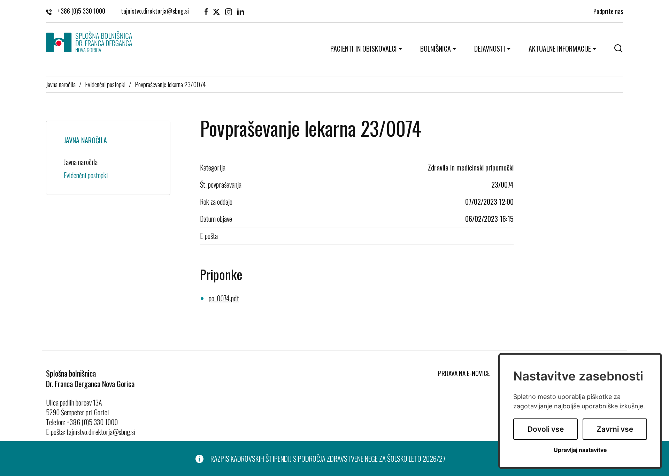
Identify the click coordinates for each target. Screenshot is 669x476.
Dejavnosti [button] (489, 48)
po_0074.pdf (224, 298)
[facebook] (206, 11)
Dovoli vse (546, 429)
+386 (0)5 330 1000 (81, 11)
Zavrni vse (615, 429)
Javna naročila (61, 84)
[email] (155, 11)
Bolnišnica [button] (435, 48)
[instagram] (228, 11)
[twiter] (216, 11)
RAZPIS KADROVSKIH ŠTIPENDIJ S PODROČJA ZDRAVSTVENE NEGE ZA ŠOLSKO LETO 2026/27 (328, 458)
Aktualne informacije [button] (560, 48)
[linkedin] (240, 11)
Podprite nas (608, 11)
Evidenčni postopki (105, 84)
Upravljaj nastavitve (580, 450)
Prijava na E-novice (464, 373)
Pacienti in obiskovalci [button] (363, 48)
